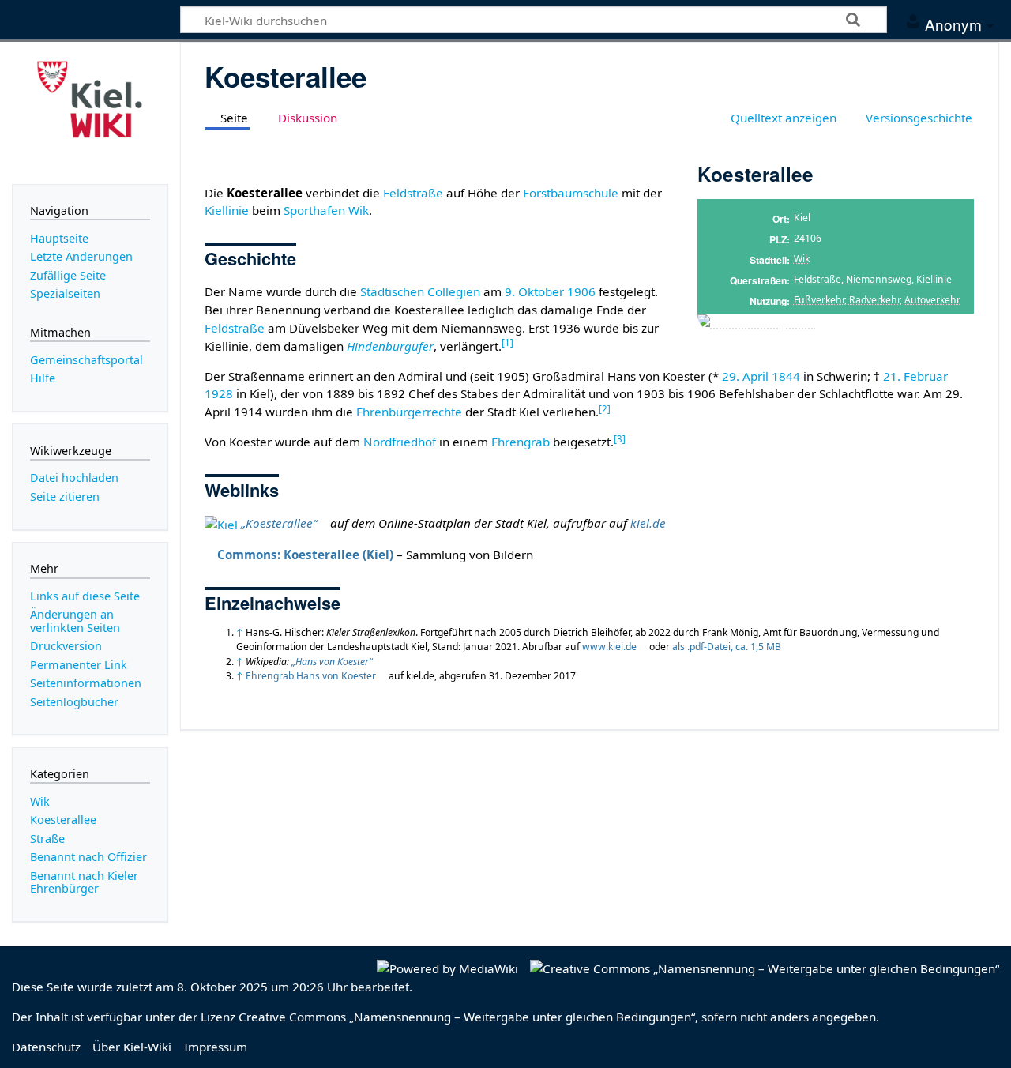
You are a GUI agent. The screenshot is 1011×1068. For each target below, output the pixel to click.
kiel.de (648, 523)
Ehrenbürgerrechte (409, 411)
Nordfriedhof (399, 441)
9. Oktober (534, 291)
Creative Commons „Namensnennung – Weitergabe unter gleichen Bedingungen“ (467, 1017)
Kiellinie (934, 279)
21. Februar (915, 376)
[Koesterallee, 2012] (756, 322)
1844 (786, 376)
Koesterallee (63, 819)
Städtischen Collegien (420, 291)
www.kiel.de (609, 646)
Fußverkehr (819, 299)
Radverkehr (874, 299)
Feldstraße (817, 279)
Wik (802, 258)
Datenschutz (46, 1047)
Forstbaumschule (570, 193)
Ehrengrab (520, 441)
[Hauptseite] (90, 111)
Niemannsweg (878, 279)
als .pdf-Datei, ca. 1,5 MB (726, 646)
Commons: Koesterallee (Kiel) (305, 554)
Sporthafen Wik (326, 210)
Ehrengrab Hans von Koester (311, 676)
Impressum (215, 1047)
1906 (581, 291)
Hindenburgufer (390, 346)
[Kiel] (221, 523)
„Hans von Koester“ (331, 661)
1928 (219, 393)
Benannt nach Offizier (88, 856)
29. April (745, 376)
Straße (47, 838)
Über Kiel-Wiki (131, 1047)
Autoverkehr (932, 299)
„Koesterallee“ (279, 523)
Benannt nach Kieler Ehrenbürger (84, 882)
